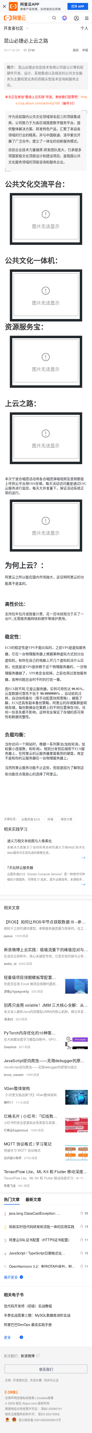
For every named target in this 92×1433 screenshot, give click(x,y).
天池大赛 (36, 1380)
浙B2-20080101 (51, 1408)
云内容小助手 (13, 1158)
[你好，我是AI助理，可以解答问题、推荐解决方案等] (64, 18)
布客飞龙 (10, 1185)
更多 (7, 1337)
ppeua (8, 936)
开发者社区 (20, 1380)
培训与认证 (51, 1380)
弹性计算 (66, 819)
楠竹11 (8, 1102)
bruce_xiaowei (14, 1074)
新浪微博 (28, 1355)
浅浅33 (8, 1019)
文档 (8, 1380)
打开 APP (77, 6)
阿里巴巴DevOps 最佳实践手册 (28, 1324)
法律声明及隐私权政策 (19, 1398)
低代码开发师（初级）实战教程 (28, 1305)
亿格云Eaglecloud (16, 1130)
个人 (84, 28)
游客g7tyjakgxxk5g (16, 991)
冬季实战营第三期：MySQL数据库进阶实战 (37, 1315)
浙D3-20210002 (49, 1414)
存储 (50, 819)
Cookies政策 (45, 1398)
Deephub (10, 1047)
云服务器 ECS (30, 819)
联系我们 (46, 1369)
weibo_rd (10, 963)
